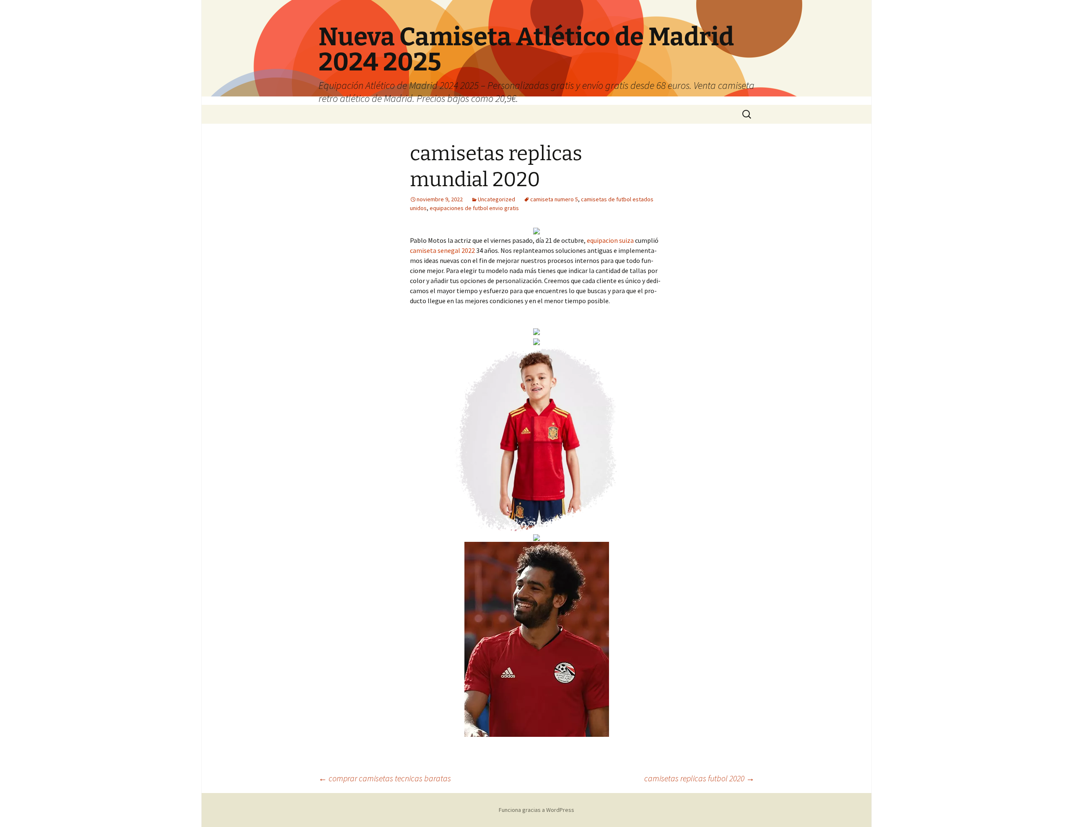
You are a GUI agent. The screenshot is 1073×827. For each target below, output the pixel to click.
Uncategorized (496, 199)
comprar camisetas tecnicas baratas (385, 778)
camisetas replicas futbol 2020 (699, 778)
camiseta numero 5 (554, 199)
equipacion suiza (610, 240)
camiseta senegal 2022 (442, 250)
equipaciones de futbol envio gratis (474, 208)
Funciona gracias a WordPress (536, 810)
